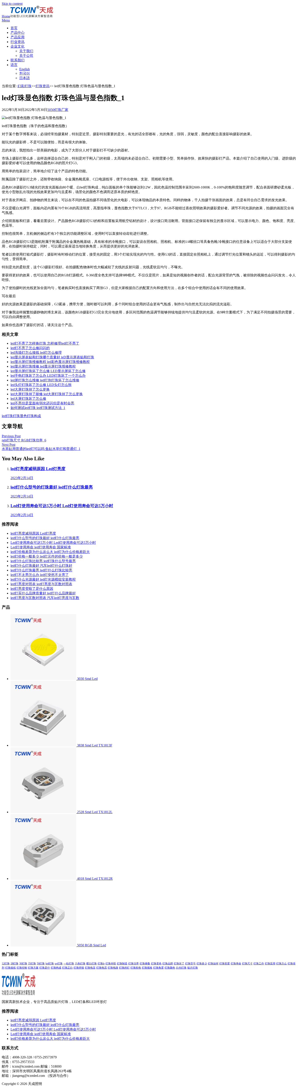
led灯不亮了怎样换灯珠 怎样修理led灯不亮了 (45, 343)
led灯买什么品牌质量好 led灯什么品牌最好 (43, 593)
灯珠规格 (147, 967)
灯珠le (101, 963)
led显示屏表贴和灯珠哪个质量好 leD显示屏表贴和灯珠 (52, 357)
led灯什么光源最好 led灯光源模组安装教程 (43, 579)
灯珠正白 (67, 967)
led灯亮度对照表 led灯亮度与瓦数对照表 (41, 584)
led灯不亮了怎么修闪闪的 (30, 348)
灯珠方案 (33, 967)
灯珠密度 (224, 963)
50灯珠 (41, 963)
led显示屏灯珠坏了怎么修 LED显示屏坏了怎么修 (48, 371)
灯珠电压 (90, 967)
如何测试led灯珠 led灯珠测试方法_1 (38, 408)
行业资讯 (18, 42)
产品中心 (18, 32)
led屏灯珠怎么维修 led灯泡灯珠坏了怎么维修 (45, 380)
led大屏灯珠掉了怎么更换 (30, 389)
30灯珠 (23, 963)
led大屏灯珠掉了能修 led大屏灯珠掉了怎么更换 (47, 394)
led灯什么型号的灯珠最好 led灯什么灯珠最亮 (45, 538)
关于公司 (26, 55)
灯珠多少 (202, 963)
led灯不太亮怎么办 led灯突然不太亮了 (40, 575)
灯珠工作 (258, 963)
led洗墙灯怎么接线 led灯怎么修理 (36, 352)
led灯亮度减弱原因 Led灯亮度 (33, 533)
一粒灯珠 (68, 963)
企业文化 (18, 46)
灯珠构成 (34, 416)
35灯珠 (32, 963)
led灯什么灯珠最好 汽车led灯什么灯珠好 (41, 565)
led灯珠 (7, 416)
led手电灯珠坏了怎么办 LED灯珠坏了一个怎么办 (48, 375)
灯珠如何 (213, 963)
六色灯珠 (80, 963)
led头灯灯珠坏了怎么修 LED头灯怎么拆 (41, 385)
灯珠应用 (270, 963)
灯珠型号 (190, 963)
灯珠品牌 (167, 963)
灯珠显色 (20, 416)
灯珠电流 (101, 967)
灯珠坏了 (179, 963)
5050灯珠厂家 (57, 110)
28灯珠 (14, 963)
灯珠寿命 (236, 963)
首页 (14, 28)
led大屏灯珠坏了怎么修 (28, 398)
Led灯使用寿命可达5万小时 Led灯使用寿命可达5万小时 (53, 542)
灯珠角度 (158, 967)
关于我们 (26, 51)
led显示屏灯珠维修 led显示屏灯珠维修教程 (43, 366)
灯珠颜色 (170, 967)
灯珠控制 (22, 967)
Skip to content (12, 3)
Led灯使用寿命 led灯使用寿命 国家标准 (41, 547)
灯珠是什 (44, 967)
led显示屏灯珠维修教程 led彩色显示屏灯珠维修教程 (50, 362)
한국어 (24, 73)
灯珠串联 (111, 963)
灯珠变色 (156, 963)
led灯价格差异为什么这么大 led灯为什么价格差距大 (50, 552)
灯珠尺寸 (247, 963)
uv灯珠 (59, 963)
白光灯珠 (181, 967)
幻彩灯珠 (25, 86)
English (24, 69)
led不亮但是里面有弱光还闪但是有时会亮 (42, 403)
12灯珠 (6, 963)
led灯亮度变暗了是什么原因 (32, 588)
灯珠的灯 (124, 967)
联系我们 (18, 60)
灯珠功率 (133, 963)
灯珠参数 (145, 963)
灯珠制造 (122, 963)
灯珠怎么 (281, 963)
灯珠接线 (10, 967)
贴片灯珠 (192, 967)
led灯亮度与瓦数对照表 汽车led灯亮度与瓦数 (45, 598)
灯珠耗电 (135, 967)
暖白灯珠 (91, 963)
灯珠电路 (113, 967)
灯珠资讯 (42, 86)
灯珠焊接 (79, 967)
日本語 (24, 78)
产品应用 (18, 37)
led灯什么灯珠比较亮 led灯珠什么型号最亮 (43, 561)
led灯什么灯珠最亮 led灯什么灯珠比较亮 (41, 570)
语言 (14, 65)
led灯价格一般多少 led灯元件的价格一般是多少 (47, 556)
